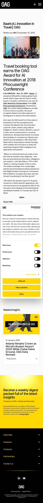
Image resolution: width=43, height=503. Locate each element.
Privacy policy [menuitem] (15, 491)
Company (7, 449)
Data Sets (7, 435)
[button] (39, 4)
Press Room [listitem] (11, 359)
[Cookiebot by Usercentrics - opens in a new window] (30, 207)
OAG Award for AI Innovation (15, 103)
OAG (15, 33)
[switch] (37, 252)
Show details (31, 274)
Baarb (31, 93)
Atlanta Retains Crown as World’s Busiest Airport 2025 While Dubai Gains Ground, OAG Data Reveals (21, 349)
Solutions (7, 442)
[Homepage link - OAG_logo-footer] (21, 487)
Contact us (8, 464)
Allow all (21, 281)
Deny (21, 294)
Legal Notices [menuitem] (26, 491)
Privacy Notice (24, 414)
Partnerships (9, 456)
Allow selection (21, 287)
